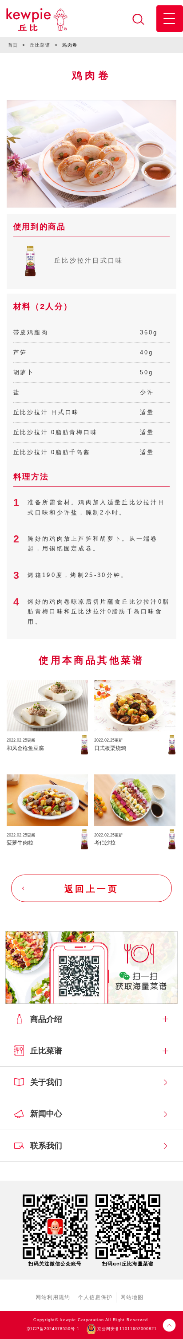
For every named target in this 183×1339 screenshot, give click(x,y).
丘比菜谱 (40, 45)
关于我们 (46, 1082)
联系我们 (46, 1145)
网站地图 (131, 1297)
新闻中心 (46, 1113)
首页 (13, 45)
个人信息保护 (95, 1297)
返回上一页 (91, 888)
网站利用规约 (53, 1297)
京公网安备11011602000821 (126, 1329)
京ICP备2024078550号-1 (53, 1329)
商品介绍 (46, 1019)
